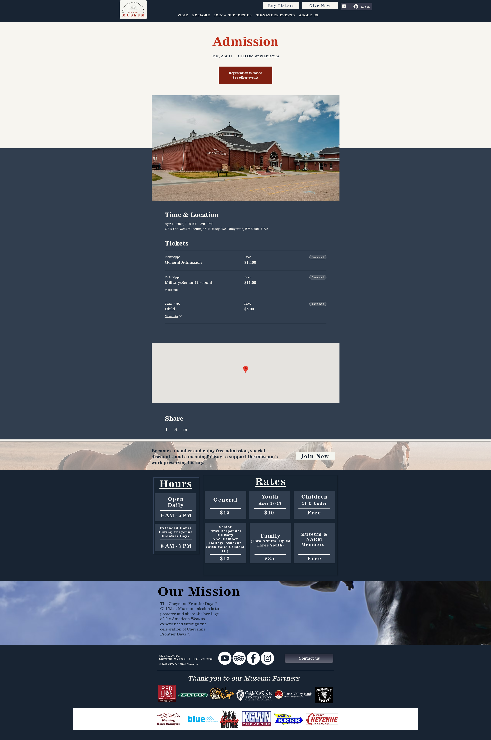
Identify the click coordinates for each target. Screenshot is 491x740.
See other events (245, 77)
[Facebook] (253, 658)
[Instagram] (267, 658)
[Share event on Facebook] (166, 429)
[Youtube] (224, 658)
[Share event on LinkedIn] (185, 429)
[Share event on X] (176, 429)
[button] (344, 5)
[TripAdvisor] (239, 658)
